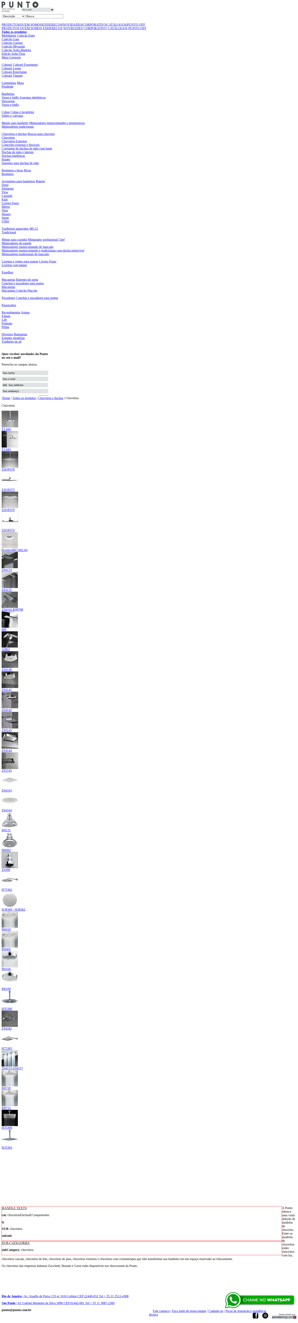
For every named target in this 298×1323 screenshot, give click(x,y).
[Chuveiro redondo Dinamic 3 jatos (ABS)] (10, 986)
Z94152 (7, 589)
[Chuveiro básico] (10, 867)
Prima (5, 327)
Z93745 (7, 770)
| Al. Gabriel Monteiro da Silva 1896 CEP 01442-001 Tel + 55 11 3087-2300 (58, 1303)
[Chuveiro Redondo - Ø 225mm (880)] (10, 527)
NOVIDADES (72, 24)
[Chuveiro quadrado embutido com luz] (10, 1065)
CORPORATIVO (94, 24)
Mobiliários (9, 35)
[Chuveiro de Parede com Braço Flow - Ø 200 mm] (10, 446)
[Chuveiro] (10, 1025)
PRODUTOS (10, 24)
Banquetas (20, 334)
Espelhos (7, 272)
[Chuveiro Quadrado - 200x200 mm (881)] (10, 487)
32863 (6, 649)
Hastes (6, 159)
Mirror (6, 206)
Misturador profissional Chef (46, 239)
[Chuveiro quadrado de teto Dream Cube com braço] (10, 1144)
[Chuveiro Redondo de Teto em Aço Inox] (10, 687)
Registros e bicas (12, 170)
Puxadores (8, 298)
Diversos (7, 334)
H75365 (7, 1048)
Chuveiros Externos (14, 141)
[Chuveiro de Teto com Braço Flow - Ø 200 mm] (10, 426)
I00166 (6, 969)
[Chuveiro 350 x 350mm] (10, 787)
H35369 (7, 1127)
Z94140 (7, 669)
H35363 (7, 1147)
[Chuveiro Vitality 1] (10, 847)
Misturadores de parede (16, 243)
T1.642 (6, 429)
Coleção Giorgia (12, 43)
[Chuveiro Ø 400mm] (10, 807)
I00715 (6, 1108)
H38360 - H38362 (13, 909)
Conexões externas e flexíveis (21, 145)
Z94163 (7, 790)
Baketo (40, 181)
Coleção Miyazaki (13, 46)
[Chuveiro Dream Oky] (10, 887)
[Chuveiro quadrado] (10, 1105)
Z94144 (7, 750)
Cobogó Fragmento (25, 64)
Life (4, 319)
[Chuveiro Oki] (10, 946)
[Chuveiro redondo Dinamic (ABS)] (10, 966)
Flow (5, 192)
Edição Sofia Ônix (13, 53)
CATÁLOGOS (116, 24)
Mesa (20, 83)
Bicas (27, 170)
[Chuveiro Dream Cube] (10, 1045)
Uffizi (5, 221)
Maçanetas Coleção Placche (19, 290)
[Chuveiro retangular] (10, 587)
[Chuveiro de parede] (10, 567)
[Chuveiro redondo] (10, 926)
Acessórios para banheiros (18, 181)
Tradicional (9, 232)
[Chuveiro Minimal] (10, 646)
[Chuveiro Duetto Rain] (10, 827)
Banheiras (8, 94)
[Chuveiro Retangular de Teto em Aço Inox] (10, 727)
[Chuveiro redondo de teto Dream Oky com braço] (10, 1006)
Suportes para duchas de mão (20, 163)
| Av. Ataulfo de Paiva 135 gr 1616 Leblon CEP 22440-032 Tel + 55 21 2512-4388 (65, 1296)
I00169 (6, 989)
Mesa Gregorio (11, 57)
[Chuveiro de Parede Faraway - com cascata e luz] (10, 606)
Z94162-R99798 (12, 609)
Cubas (6, 112)
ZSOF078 (8, 469)
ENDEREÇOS (52, 24)
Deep (5, 185)
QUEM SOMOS (31, 24)
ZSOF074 (8, 530)
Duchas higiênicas (13, 155)
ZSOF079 (8, 510)
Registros (8, 174)
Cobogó (7, 64)
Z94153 (7, 570)
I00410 (6, 929)
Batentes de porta (27, 279)
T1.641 (6, 449)
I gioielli (7, 196)
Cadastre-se (215, 1311)
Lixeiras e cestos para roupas (20, 261)
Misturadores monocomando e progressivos (57, 123)
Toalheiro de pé (11, 341)
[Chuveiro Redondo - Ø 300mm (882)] (10, 507)
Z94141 (7, 689)
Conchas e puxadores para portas (23, 283)
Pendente (7, 86)
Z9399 (6, 870)
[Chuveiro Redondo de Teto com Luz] (10, 666)
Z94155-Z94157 (12, 1068)
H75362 (7, 889)
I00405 (6, 949)
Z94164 (7, 810)
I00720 (6, 1088)
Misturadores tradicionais (18, 126)
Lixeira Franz (10, 203)
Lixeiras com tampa (14, 265)
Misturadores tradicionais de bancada (25, 254)
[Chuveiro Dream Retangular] (10, 1125)
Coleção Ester (26, 35)
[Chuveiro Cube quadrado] (10, 1085)
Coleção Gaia (10, 39)
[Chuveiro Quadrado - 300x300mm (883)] (10, 466)
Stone (5, 217)
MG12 (33, 228)
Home (6, 398)
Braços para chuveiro (41, 134)
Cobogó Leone (11, 68)
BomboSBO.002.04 (14, 550)
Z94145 (7, 730)
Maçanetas (8, 279)
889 (4, 629)
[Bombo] (10, 547)
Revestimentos (11, 312)
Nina (5, 210)
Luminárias (9, 83)
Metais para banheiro (15, 123)
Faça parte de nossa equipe (189, 1311)
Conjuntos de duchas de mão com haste (27, 148)
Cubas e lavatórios (22, 112)
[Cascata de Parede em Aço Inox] (10, 768)
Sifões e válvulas (12, 115)
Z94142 (7, 710)
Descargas (8, 101)
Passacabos (9, 305)
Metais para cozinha (14, 239)
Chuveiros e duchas (14, 134)
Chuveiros (8, 137)
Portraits (7, 323)
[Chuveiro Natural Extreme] (10, 626)
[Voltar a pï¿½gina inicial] (20, 6)
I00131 (6, 830)
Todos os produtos (14, 32)
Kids (5, 199)
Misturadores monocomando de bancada (27, 247)
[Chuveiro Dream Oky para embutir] (10, 906)
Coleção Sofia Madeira (16, 50)
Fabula (6, 316)
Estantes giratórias (13, 338)
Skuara (6, 214)
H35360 (7, 1008)
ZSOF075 (8, 489)
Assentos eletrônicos (32, 97)
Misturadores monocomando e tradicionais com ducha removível (43, 250)
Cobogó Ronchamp (14, 72)
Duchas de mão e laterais (17, 152)
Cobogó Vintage (12, 75)
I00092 (6, 850)
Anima (25, 312)
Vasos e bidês (10, 97)
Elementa (8, 188)
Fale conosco (161, 1311)
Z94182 (7, 1028)
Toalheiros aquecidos (15, 228)
